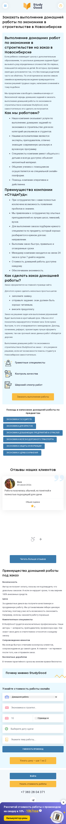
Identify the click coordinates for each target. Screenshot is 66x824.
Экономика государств (19, 419)
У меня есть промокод (33, 749)
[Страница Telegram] (33, 800)
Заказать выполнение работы (33, 396)
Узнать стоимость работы (33, 784)
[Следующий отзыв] (40, 539)
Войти (61, 6)
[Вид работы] (30, 697)
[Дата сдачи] (23, 729)
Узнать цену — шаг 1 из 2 (33, 760)
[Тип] (42, 718)
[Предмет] (20, 708)
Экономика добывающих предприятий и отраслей (32, 433)
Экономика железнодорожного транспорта (30, 439)
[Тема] (24, 739)
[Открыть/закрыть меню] (5, 6)
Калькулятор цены (16, 818)
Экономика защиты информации (23, 446)
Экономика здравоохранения (22, 453)
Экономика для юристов (19, 426)
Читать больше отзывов (33, 559)
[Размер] (20, 718)
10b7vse (32, 811)
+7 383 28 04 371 (33, 792)
